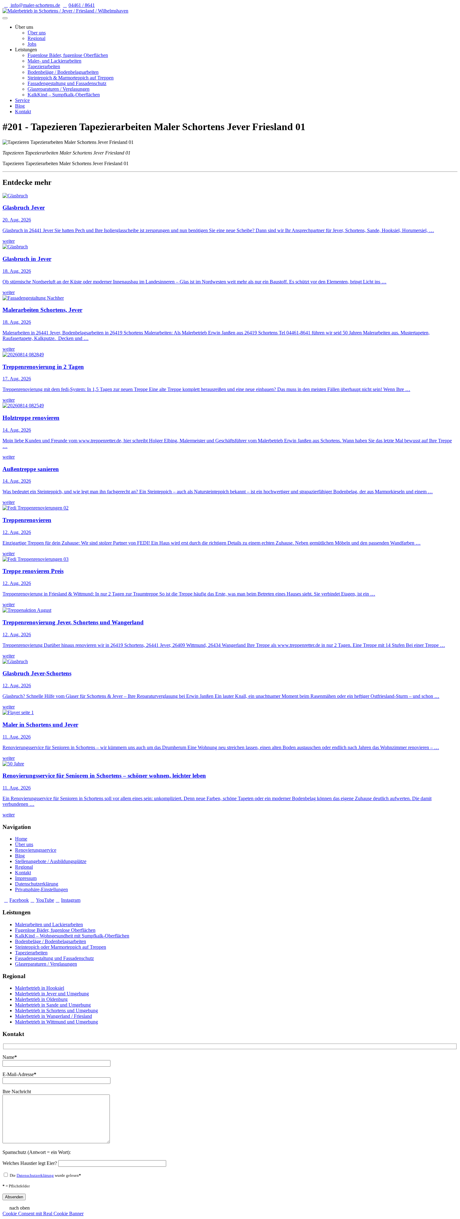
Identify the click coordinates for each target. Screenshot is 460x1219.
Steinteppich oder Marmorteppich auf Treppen (60, 947)
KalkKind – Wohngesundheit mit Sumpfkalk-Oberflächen (72, 935)
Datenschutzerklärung (36, 883)
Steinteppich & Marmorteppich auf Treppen (71, 77)
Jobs (32, 44)
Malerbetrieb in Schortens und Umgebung (56, 1010)
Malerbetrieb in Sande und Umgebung (53, 1005)
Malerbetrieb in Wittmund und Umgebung (56, 1021)
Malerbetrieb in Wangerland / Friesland (53, 1016)
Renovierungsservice (35, 850)
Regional (36, 38)
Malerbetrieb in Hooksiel (39, 988)
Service (22, 100)
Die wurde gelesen (45, 1175)
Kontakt (23, 111)
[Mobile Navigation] (5, 18)
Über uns (37, 32)
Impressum (26, 878)
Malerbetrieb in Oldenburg (41, 999)
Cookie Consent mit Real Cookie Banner (43, 1213)
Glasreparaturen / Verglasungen (58, 89)
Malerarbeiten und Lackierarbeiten (49, 924)
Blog (20, 106)
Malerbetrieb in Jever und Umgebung (52, 993)
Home (21, 838)
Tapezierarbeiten (44, 66)
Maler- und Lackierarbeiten (54, 60)
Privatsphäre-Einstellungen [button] (41, 889)
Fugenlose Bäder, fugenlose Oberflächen (68, 55)
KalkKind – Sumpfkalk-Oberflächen (64, 94)
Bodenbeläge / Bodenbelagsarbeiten (63, 72)
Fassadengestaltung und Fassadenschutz (67, 83)
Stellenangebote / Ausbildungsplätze (50, 861)
